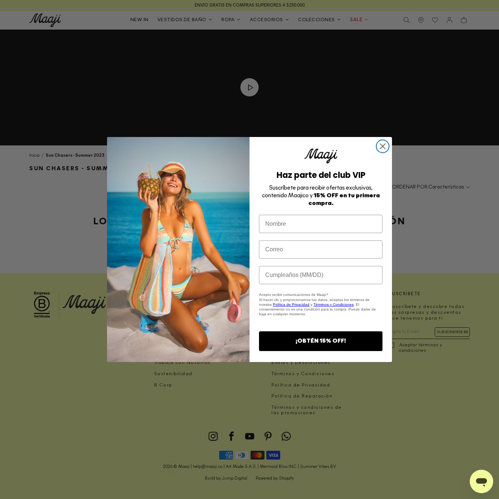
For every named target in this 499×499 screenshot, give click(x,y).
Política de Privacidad (291, 304)
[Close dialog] (382, 146)
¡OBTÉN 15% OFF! (321, 341)
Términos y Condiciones (333, 304)
